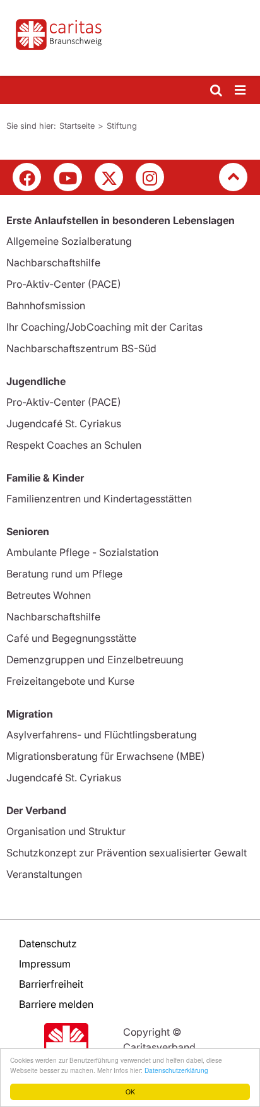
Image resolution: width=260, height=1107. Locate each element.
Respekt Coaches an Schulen (73, 445)
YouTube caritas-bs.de (68, 177)
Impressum (45, 963)
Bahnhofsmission (45, 305)
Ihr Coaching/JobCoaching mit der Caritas (104, 327)
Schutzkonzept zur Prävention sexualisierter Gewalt (126, 852)
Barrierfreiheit (51, 984)
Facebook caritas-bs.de (27, 177)
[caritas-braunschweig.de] (130, 37)
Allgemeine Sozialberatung (69, 241)
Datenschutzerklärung (176, 1070)
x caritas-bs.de (109, 177)
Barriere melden (56, 1004)
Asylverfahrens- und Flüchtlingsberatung (101, 734)
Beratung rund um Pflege (64, 573)
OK (130, 1091)
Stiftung (122, 126)
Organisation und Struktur (66, 831)
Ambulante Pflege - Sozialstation (82, 552)
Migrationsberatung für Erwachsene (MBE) (105, 756)
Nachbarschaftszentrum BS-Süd (81, 348)
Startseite (77, 126)
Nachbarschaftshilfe (53, 262)
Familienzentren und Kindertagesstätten (99, 498)
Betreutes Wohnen (48, 595)
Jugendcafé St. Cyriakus (63, 423)
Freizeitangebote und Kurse (70, 681)
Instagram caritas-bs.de (150, 177)
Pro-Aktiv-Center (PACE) (63, 284)
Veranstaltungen (44, 874)
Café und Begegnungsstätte (71, 638)
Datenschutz (48, 943)
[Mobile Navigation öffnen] (241, 90)
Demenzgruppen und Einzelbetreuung (95, 659)
